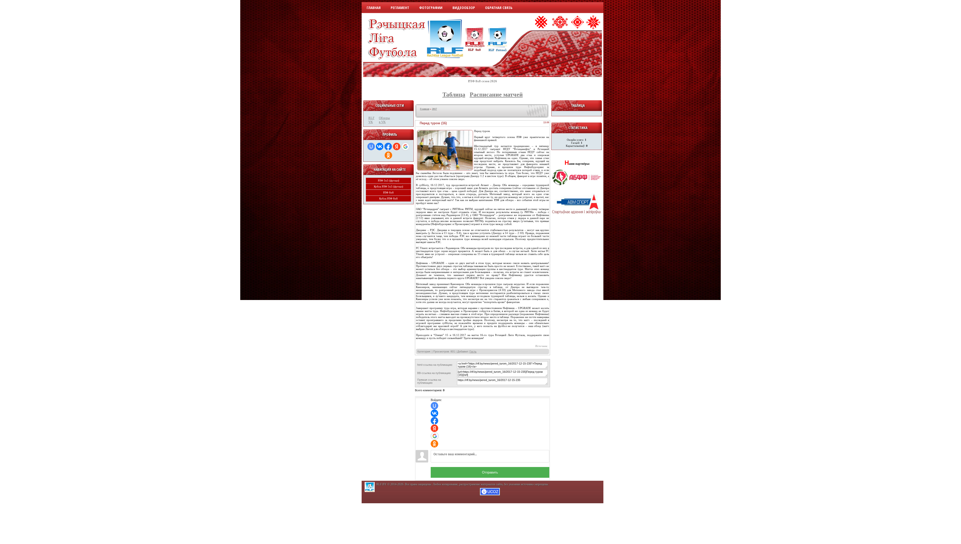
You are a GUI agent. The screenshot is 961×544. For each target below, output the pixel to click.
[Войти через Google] (405, 146)
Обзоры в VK (383, 120)
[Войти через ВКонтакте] (379, 146)
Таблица (453, 94)
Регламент (400, 7)
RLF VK (371, 120)
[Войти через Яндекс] (396, 146)
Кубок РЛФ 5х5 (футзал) (388, 186)
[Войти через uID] (371, 146)
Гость (472, 351)
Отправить (490, 472)
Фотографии (430, 7)
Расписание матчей (496, 94)
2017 (434, 109)
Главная (374, 7)
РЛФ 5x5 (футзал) (388, 180)
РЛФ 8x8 (388, 192)
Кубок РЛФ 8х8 (388, 198)
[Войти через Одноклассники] (388, 155)
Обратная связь (499, 7)
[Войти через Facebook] (388, 146)
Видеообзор (463, 7)
